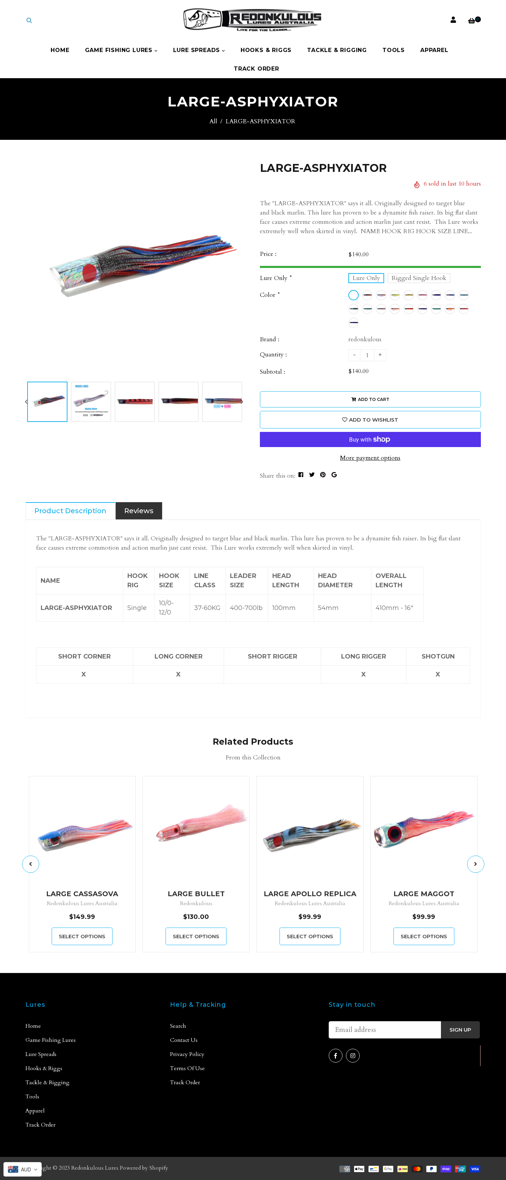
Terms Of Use (187, 1068)
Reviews (139, 511)
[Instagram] (353, 1056)
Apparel (434, 50)
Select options (82, 936)
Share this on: (277, 476)
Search (178, 1026)
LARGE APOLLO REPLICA (310, 894)
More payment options (370, 458)
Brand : (269, 339)
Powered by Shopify (144, 1168)
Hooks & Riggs (266, 50)
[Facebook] (335, 1056)
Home (60, 50)
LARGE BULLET (196, 894)
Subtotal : (272, 372)
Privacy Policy (187, 1054)
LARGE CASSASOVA (82, 894)
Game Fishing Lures (120, 50)
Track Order (256, 68)
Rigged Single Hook (419, 278)
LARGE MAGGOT (423, 894)
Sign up (460, 1029)
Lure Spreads (197, 50)
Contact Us (184, 1040)
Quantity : (273, 354)
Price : (268, 254)
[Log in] (453, 20)
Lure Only (366, 278)
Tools (393, 50)
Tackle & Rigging (337, 50)
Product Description (70, 511)
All (213, 121)
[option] (134, 269)
